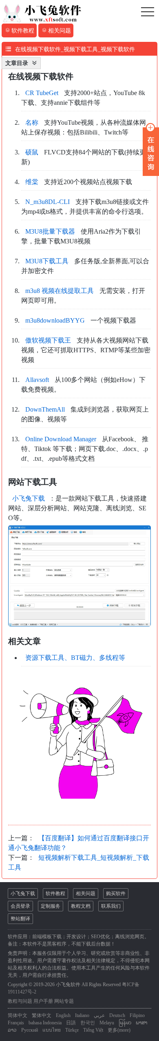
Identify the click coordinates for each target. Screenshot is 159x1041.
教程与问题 (20, 1001)
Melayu (106, 1023)
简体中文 (17, 1015)
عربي (99, 1015)
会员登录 (20, 906)
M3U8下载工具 (46, 261)
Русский (29, 1030)
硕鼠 (31, 152)
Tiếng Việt (93, 1030)
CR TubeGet (41, 92)
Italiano (82, 1015)
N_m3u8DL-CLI (47, 201)
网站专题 (64, 1001)
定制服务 (50, 906)
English (63, 1015)
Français (16, 1023)
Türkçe (72, 1030)
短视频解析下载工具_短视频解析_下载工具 (78, 862)
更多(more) (119, 1030)
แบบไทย (51, 1030)
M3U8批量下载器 (50, 231)
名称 (31, 122)
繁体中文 (41, 1015)
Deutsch (117, 1015)
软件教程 (55, 893)
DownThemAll (45, 409)
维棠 (31, 181)
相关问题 (85, 893)
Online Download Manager (60, 439)
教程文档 (81, 906)
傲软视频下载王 (48, 340)
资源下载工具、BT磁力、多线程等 (75, 657)
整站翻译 (20, 919)
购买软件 (116, 893)
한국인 (87, 1023)
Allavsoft (37, 379)
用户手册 (43, 1001)
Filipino (137, 1015)
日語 (71, 1023)
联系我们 (111, 906)
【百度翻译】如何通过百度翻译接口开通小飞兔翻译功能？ (78, 843)
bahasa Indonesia (45, 1023)
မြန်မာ (125, 1023)
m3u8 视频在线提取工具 (59, 290)
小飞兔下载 (28, 498)
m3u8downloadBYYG (55, 320)
